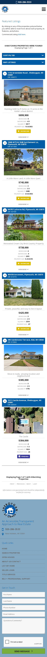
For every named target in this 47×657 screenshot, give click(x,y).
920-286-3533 (24, 2)
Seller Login (8, 570)
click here (21, 34)
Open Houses (8, 557)
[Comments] (23, 633)
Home (4, 548)
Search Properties (11, 553)
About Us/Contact (11, 561)
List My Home (8, 566)
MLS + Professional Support (16, 579)
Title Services (8, 574)
